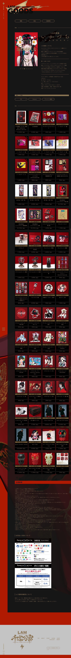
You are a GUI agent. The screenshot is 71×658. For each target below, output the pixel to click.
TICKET (48, 638)
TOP (38, 638)
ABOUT (43, 638)
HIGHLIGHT (52, 639)
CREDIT (58, 639)
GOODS (53, 638)
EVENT (58, 638)
